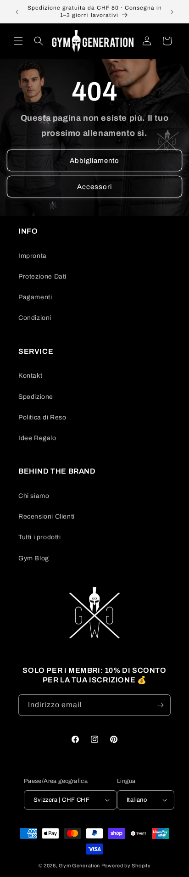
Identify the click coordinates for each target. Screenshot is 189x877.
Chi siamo (33, 495)
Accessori (94, 186)
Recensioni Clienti (46, 516)
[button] (18, 41)
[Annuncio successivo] (172, 12)
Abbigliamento (94, 160)
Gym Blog (33, 558)
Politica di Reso (42, 417)
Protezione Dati (42, 276)
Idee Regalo (37, 438)
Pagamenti (35, 297)
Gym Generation (79, 865)
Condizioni (34, 317)
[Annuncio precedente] (17, 12)
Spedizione (35, 396)
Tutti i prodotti (39, 537)
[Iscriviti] (160, 705)
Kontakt (30, 375)
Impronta (32, 255)
